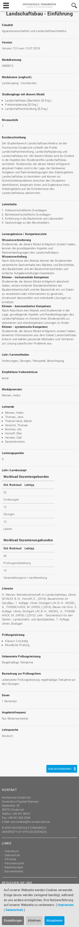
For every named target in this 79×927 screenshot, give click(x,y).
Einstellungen (13, 920)
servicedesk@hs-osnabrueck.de (30, 822)
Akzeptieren (54, 920)
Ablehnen (34, 920)
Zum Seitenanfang (59, 768)
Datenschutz (14, 910)
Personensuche (14, 863)
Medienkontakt (14, 867)
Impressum (66, 905)
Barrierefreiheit (14, 871)
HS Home (10, 859)
